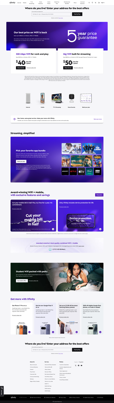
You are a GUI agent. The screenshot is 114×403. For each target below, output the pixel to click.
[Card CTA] (33, 216)
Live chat (1, 392)
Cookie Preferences (58, 401)
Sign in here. (61, 18)
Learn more (81, 246)
